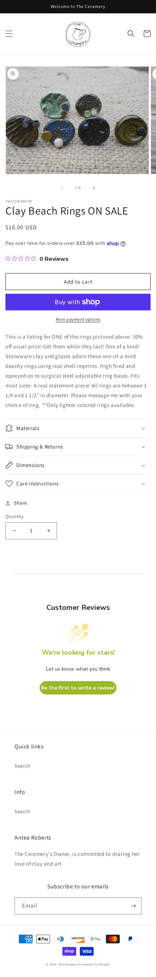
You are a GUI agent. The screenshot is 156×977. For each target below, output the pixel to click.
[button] (9, 34)
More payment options (78, 319)
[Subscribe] (133, 905)
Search (22, 766)
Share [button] (20, 503)
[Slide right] (94, 188)
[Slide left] (62, 188)
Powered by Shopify (94, 964)
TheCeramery (68, 964)
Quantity (14, 516)
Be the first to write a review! (78, 687)
